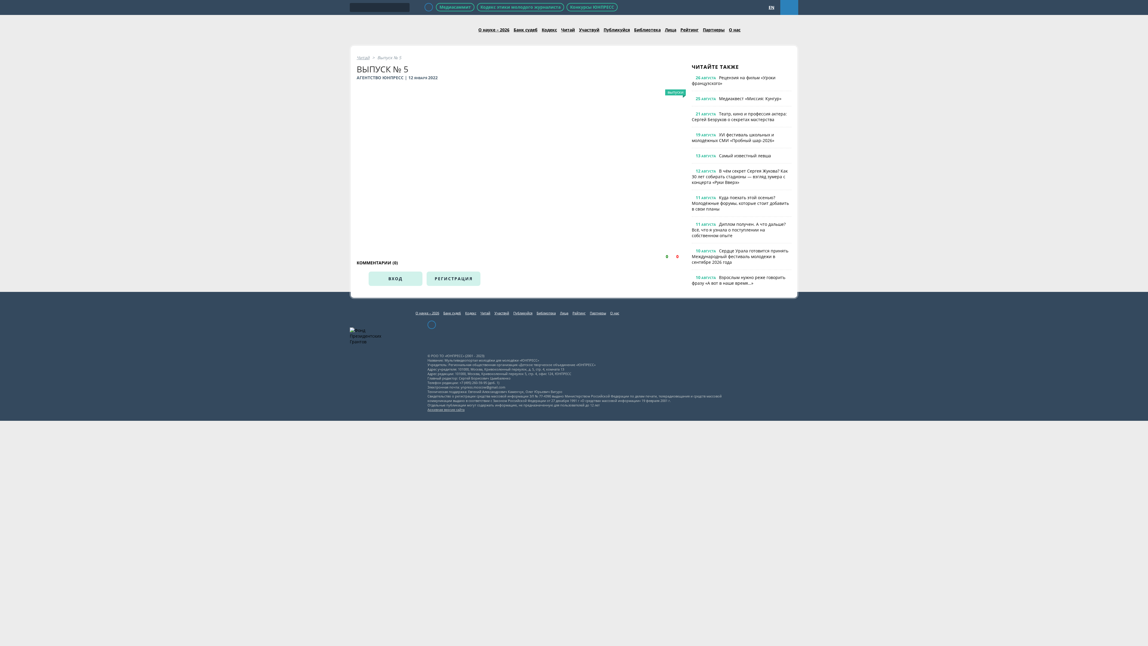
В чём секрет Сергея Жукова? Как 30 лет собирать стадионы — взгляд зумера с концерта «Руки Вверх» (740, 176)
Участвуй (589, 30)
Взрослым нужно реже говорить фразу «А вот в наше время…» (738, 280)
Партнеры (714, 30)
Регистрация (454, 278)
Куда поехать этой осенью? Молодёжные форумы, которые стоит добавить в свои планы (740, 203)
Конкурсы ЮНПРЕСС (592, 7)
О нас (735, 30)
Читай (568, 30)
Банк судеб (526, 30)
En (771, 7)
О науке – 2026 (493, 30)
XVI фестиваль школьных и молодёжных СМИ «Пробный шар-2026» (733, 137)
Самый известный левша (745, 156)
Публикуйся (617, 30)
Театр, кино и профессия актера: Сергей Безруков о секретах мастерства (739, 116)
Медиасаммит (455, 7)
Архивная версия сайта (446, 409)
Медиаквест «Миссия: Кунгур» (750, 98)
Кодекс (549, 30)
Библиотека (647, 30)
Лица (670, 30)
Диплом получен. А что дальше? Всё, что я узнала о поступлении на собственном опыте (739, 229)
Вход (395, 278)
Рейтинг (689, 30)
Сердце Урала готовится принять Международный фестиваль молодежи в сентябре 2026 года (740, 256)
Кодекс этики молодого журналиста (520, 7)
